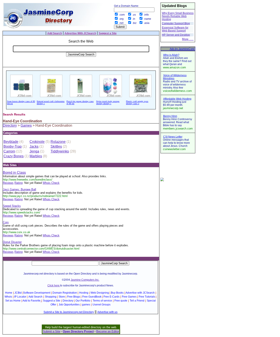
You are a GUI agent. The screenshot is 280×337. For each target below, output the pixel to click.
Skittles (56, 146)
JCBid (18, 292)
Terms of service (102, 300)
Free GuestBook (92, 296)
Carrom (9, 151)
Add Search (35, 296)
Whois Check (51, 182)
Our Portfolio (82, 300)
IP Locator (20, 296)
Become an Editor (107, 331)
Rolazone (58, 142)
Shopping (50, 296)
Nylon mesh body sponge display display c (107, 102)
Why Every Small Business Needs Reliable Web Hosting (178, 16)
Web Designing (100, 292)
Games (26, 125)
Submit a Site (51, 331)
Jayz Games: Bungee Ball (19, 189)
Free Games (129, 296)
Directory (10, 125)
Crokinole (37, 142)
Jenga (34, 151)
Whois (8, 296)
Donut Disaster (12, 242)
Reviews (8, 182)
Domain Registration (64, 292)
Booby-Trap (13, 146)
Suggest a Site (51, 300)
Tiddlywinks (60, 151)
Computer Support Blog (176, 23)
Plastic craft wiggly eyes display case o (137, 102)
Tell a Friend (137, 300)
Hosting (83, 292)
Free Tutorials (147, 296)
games (86, 304)
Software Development (36, 292)
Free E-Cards (111, 296)
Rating (18, 182)
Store (62, 296)
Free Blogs (73, 296)
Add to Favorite (31, 300)
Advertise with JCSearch (140, 292)
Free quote (120, 300)
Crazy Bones (14, 156)
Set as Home (13, 300)
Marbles (36, 156)
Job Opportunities (69, 304)
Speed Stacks (12, 206)
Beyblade (11, 142)
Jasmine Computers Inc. (85, 279)
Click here (53, 285)
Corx (6, 222)
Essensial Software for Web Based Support (175, 29)
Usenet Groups (101, 304)
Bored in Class (14, 172)
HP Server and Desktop (176, 34)
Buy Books (117, 292)
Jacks (34, 146)
